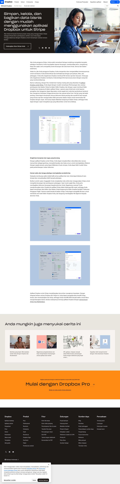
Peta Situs (63, 440)
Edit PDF (44, 434)
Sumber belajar (64, 443)
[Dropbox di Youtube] (13, 452)
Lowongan (100, 423)
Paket (24, 443)
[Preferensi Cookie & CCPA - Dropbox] (26, 472)
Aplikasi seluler (9, 423)
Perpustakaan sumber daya (86, 429)
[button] (60, 83)
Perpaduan (8, 426)
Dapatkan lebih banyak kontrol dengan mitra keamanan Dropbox (99, 352)
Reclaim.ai (26, 434)
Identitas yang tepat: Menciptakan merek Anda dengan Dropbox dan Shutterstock (19, 353)
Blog (79, 420)
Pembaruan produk (28, 445)
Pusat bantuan (64, 420)
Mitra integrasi (82, 443)
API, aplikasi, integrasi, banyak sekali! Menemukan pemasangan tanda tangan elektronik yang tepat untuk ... (73, 354)
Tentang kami (101, 420)
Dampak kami (101, 429)
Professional (26, 423)
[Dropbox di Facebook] (9, 452)
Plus (24, 420)
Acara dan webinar (29, 6)
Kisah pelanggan (83, 426)
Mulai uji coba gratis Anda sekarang (60, 390)
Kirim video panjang (47, 423)
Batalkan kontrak (64, 426)
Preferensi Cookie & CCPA (67, 434)
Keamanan (8, 434)
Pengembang (82, 432)
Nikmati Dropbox (6, 6)
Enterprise (26, 429)
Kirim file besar (46, 420)
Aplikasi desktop (9, 420)
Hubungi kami (64, 423)
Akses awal (8, 437)
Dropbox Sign (27, 437)
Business (25, 426)
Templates (7, 440)
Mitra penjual (82, 440)
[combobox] (111, 5)
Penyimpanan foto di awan (49, 426)
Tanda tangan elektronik (48, 437)
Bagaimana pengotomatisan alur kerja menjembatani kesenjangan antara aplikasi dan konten (46, 353)
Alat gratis (7, 443)
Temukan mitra (82, 445)
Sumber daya (18, 6)
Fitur (6, 429)
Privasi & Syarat (64, 429)
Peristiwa (81, 423)
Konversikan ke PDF (47, 440)
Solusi (6, 432)
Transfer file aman (47, 429)
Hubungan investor (102, 426)
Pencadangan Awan (47, 432)
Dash (24, 432)
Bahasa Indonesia (11, 459)
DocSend (25, 440)
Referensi (81, 437)
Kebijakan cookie (64, 432)
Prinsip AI (62, 437)
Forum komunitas (83, 434)
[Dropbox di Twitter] (6, 452)
